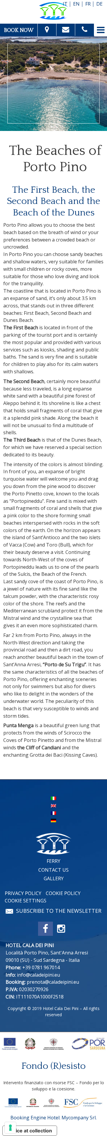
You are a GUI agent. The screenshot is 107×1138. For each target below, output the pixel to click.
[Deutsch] (53, 820)
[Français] (53, 812)
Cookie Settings (25, 900)
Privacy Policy (23, 893)
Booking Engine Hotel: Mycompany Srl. (53, 1117)
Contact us (53, 870)
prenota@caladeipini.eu (53, 982)
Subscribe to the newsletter (58, 910)
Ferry (53, 861)
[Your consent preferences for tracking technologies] (10, 1127)
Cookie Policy (63, 893)
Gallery (54, 878)
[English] (53, 805)
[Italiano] (53, 798)
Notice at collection (29, 1131)
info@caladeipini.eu (38, 975)
